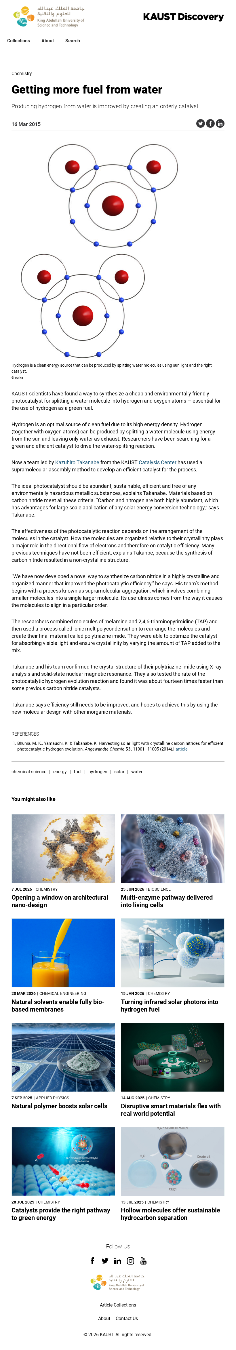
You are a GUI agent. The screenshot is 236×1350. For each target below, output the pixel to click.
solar (119, 771)
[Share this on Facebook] (210, 123)
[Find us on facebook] (92, 1262)
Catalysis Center (157, 462)
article (182, 749)
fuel (77, 771)
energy (60, 771)
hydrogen (97, 771)
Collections (18, 40)
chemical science (29, 771)
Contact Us (127, 1318)
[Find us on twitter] (105, 1262)
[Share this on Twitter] (200, 123)
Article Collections (118, 1305)
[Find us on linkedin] (117, 1262)
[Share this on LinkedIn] (220, 123)
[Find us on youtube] (143, 1263)
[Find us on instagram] (130, 1263)
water (136, 771)
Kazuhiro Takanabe (77, 462)
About (47, 40)
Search (72, 40)
